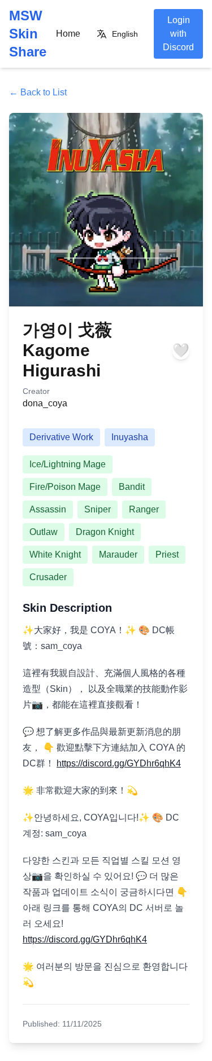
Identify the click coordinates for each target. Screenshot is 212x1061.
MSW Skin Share (27, 33)
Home (68, 33)
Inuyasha (129, 437)
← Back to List (38, 92)
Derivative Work (61, 437)
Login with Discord (178, 33)
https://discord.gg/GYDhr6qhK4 (119, 763)
